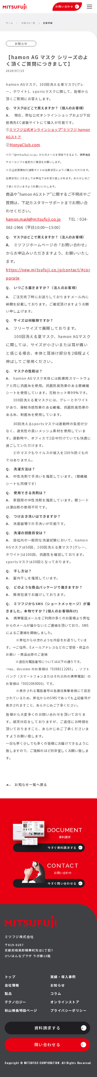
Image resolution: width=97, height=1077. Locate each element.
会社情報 (12, 985)
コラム (55, 993)
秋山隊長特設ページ (21, 1010)
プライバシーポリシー (68, 1010)
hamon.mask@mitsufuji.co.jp (33, 219)
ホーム (9, 22)
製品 (8, 993)
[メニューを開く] (89, 6)
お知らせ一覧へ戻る (31, 784)
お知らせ (57, 985)
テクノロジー (15, 1002)
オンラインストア (64, 1002)
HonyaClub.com (25, 144)
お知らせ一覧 (28, 22)
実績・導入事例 (63, 977)
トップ (10, 977)
